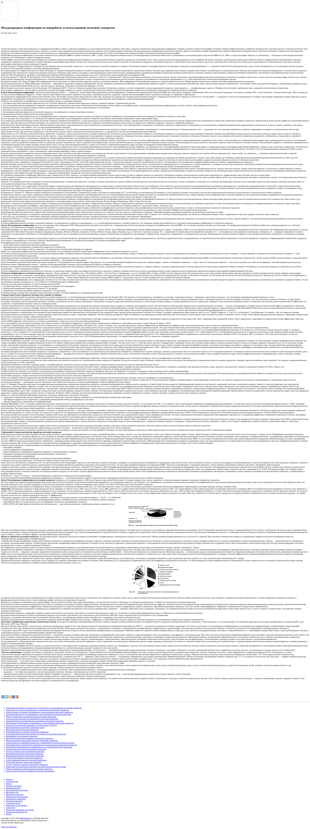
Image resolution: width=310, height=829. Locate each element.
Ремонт (9, 784)
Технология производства (16, 812)
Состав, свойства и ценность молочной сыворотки (27, 765)
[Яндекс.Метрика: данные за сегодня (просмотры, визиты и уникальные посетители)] (9, 827)
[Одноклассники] (9, 696)
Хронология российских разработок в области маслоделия (30, 771)
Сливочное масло (13, 803)
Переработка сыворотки (16, 799)
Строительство (12, 781)
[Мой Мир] (13, 696)
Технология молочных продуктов (20, 810)
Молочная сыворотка (14, 795)
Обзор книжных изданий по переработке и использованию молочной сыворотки (39, 712)
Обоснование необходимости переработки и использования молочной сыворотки (40, 723)
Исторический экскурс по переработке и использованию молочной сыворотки (38, 714)
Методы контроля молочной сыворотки (22, 730)
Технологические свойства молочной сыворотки (26, 749)
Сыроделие (10, 808)
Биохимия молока (13, 788)
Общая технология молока (17, 797)
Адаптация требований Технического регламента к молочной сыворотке (36, 734)
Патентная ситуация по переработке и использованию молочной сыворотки (37, 710)
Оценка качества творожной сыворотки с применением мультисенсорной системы (40, 743)
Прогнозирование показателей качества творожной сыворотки (32, 741)
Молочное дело (12, 792)
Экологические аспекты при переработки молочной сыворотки (32, 719)
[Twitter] (6, 696)
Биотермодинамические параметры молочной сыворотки (29, 738)
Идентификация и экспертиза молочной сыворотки (27, 732)
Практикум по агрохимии (16, 805)
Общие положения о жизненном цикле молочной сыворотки (31, 717)
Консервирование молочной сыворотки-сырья (25, 728)
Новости (9, 779)
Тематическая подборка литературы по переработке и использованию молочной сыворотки (44, 708)
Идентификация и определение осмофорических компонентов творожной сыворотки (41, 745)
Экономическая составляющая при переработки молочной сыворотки (35, 721)
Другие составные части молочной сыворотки (25, 751)
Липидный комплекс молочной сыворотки (23, 762)
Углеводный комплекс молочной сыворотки (24, 758)
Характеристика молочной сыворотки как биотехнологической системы (36, 767)
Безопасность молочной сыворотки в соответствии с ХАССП (31, 725)
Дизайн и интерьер (14, 786)
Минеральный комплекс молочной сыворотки (25, 756)
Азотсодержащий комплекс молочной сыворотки (26, 760)
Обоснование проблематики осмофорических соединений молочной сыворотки (39, 747)
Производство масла (14, 801)
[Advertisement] (155, 39)
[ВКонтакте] (2, 696)
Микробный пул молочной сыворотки (22, 736)
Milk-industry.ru (26, 818)
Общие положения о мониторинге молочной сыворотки (29, 769)
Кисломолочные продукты (17, 790)
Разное (8, 814)
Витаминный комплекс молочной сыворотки (24, 754)
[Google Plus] (17, 696)
